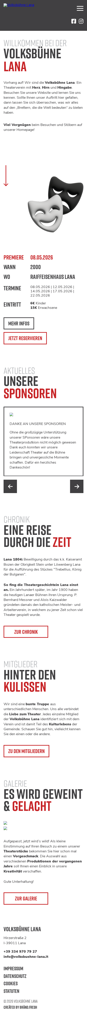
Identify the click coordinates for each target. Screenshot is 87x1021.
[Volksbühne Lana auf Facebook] (73, 21)
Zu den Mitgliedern (26, 751)
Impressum (13, 968)
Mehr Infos (18, 323)
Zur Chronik (26, 632)
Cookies (11, 983)
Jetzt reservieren (25, 338)
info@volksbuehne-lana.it (26, 957)
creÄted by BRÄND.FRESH (20, 1007)
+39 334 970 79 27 (20, 952)
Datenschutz (15, 976)
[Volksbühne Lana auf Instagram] (81, 21)
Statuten (11, 991)
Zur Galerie (26, 898)
